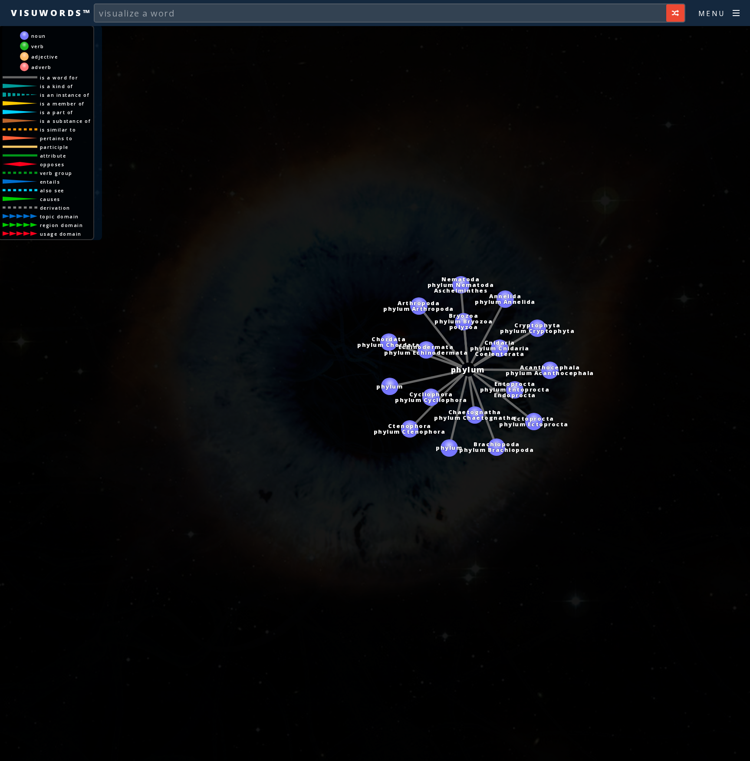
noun (38, 36)
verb (37, 46)
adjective (44, 56)
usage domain (61, 234)
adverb (41, 67)
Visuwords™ (51, 13)
